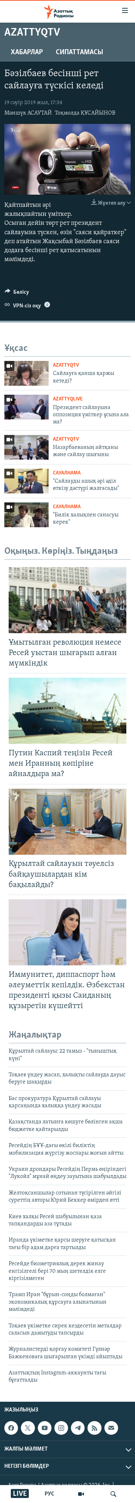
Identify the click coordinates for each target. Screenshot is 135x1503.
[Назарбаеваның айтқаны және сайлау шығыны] (26, 447)
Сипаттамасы (79, 52)
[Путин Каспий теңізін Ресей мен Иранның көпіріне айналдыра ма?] (67, 711)
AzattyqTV (66, 365)
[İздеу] (113, 1494)
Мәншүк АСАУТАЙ (28, 113)
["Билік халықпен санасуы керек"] (26, 514)
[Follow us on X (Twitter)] (28, 1428)
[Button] (17, 294)
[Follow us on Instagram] (61, 1428)
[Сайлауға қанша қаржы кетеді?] (26, 373)
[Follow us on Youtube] (44, 1428)
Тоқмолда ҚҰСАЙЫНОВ (85, 113)
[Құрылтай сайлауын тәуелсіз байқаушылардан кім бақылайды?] (67, 822)
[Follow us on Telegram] (78, 1428)
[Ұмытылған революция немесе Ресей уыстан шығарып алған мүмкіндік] (67, 600)
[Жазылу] (111, 1428)
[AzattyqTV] (81, 1494)
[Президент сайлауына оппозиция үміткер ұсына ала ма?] (26, 407)
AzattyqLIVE (67, 399)
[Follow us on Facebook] (11, 1428)
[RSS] (94, 1428)
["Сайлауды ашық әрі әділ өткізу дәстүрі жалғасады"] (26, 481)
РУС (49, 1494)
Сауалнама (67, 473)
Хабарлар (27, 52)
